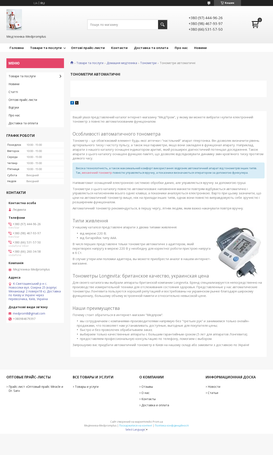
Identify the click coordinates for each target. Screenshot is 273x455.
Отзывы (147, 387)
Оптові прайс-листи (88, 48)
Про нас (181, 48)
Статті (13, 92)
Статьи (213, 393)
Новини (200, 48)
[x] (76, 103)
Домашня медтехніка (122, 63)
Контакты (148, 399)
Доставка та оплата (151, 48)
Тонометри (148, 63)
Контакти (119, 48)
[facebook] (72, 103)
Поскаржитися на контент (135, 425)
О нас (145, 393)
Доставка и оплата (155, 405)
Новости (214, 387)
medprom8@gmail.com (29, 313)
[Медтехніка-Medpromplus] (14, 19)
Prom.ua (158, 422)
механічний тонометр (97, 173)
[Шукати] (162, 24)
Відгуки (14, 107)
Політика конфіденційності (172, 425)
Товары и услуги (87, 387)
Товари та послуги (46, 48)
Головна (17, 48)
